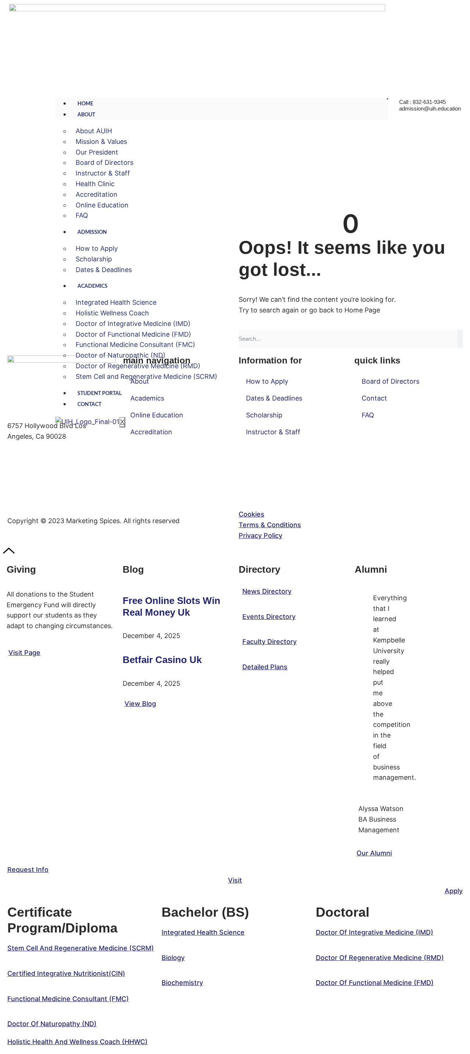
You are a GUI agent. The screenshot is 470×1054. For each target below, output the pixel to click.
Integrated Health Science (116, 302)
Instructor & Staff (103, 173)
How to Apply (97, 248)
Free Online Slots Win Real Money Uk (171, 606)
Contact (89, 404)
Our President (97, 152)
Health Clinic (95, 184)
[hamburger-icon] (387, 98)
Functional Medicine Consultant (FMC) (135, 344)
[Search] (460, 339)
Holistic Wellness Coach (112, 313)
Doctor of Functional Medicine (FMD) (133, 334)
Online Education (102, 205)
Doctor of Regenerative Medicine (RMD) (138, 366)
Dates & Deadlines (104, 270)
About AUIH (94, 131)
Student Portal (99, 393)
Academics (92, 286)
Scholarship (94, 259)
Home (85, 103)
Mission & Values (101, 141)
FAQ (82, 215)
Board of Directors (104, 162)
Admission (92, 232)
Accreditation (97, 194)
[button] (80, 948)
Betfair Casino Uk (162, 659)
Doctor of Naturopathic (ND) (121, 355)
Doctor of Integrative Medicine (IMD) (133, 323)
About (86, 114)
